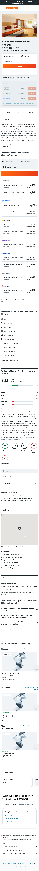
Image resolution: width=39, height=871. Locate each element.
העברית (30, 2)
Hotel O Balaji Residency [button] (9, 714)
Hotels (14, 863)
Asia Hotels (21, 863)
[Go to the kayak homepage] (12, 8)
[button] (37, 3)
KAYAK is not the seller (10, 847)
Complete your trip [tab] (10, 805)
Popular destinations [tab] (26, 805)
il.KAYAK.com (6, 863)
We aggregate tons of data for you (14, 850)
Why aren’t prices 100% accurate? (14, 853)
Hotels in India (29, 863)
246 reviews (21, 48)
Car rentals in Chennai (11, 818)
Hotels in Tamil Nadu (13, 865)
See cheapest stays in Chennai (31, 688)
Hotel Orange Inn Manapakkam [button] (11, 674)
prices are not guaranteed (9, 841)
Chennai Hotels (25, 865)
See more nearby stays (31, 649)
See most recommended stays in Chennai (30, 727)
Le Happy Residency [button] (8, 753)
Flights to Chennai (10, 816)
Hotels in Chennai (10, 821)
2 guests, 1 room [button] (9, 61)
